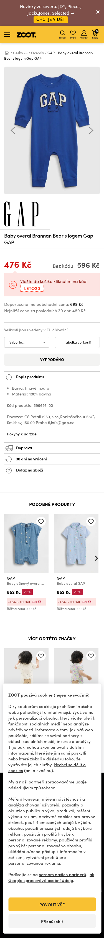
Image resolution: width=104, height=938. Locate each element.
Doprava (23, 447)
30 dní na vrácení (31, 458)
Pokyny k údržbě (22, 434)
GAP (11, 578)
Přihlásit (84, 37)
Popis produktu (29, 376)
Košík (95, 34)
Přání (73, 37)
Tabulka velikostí (77, 342)
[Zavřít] (98, 13)
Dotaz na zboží (29, 469)
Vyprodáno (52, 359)
